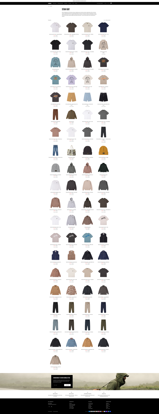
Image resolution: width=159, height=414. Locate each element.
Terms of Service (71, 407)
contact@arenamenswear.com (104, 396)
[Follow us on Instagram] (51, 406)
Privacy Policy (71, 406)
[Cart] (110, 3)
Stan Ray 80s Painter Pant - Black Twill (55, 314)
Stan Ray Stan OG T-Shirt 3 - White (103, 227)
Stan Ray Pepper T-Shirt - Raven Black (103, 69)
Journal (76, 3)
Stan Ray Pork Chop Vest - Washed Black (103, 244)
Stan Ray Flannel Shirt (87, 227)
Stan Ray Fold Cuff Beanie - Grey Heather (55, 174)
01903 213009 (50, 403)
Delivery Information (72, 405)
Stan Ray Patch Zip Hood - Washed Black (71, 174)
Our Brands (65, 3)
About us (70, 403)
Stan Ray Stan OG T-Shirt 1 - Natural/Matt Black (55, 34)
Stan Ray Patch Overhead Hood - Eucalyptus (71, 69)
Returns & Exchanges (72, 404)
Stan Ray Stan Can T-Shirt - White (87, 86)
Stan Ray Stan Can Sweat (55, 69)
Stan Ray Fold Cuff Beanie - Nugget (103, 157)
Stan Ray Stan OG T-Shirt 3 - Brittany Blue (87, 244)
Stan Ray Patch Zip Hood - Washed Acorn (87, 174)
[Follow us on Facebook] (49, 406)
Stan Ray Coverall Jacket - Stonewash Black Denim (55, 349)
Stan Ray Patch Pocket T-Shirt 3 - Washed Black (103, 121)
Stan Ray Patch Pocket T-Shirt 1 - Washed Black (87, 51)
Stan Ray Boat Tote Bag (71, 157)
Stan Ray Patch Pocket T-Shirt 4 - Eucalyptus (87, 279)
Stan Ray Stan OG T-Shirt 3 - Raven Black (71, 244)
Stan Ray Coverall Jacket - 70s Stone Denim (71, 349)
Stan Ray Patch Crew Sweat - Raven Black (71, 192)
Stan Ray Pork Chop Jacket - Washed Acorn (55, 279)
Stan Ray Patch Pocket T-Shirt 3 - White (87, 121)
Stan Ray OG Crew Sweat (71, 227)
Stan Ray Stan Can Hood (103, 51)
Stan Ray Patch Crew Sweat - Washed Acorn (55, 209)
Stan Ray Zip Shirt (71, 121)
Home (48, 6)
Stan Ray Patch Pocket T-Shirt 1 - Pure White (71, 51)
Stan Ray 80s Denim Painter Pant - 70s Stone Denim (55, 157)
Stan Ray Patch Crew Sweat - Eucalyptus (87, 192)
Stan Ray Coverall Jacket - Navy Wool (103, 349)
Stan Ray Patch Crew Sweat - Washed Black (103, 192)
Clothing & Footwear (60, 3)
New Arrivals (54, 3)
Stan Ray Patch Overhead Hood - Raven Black (87, 69)
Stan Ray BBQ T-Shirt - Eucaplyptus (103, 86)
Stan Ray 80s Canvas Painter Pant (55, 121)
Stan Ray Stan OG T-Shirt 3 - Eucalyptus (55, 244)
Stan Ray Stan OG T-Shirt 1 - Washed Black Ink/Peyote (71, 34)
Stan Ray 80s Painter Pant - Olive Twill (71, 314)
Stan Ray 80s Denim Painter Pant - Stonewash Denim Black (103, 139)
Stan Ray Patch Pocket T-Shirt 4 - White (71, 279)
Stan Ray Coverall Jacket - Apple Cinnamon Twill (87, 349)
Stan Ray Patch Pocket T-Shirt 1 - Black (55, 51)
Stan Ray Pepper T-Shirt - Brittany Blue (55, 86)
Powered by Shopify (55, 411)
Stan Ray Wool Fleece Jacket (103, 174)
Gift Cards (70, 3)
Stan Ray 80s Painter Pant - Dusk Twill (87, 314)
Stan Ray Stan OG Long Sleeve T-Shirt (56, 192)
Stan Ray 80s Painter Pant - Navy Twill (103, 314)
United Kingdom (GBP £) (100, 3)
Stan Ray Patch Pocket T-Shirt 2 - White (55, 227)
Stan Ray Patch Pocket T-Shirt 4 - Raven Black (103, 279)
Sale (73, 3)
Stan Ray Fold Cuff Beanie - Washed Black (87, 157)
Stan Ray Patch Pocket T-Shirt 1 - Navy (103, 34)
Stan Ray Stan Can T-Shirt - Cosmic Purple (71, 86)
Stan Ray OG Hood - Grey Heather (71, 209)
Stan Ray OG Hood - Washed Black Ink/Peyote (87, 209)
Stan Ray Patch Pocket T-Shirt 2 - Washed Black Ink (103, 209)
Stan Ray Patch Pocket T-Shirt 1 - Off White (87, 34)
